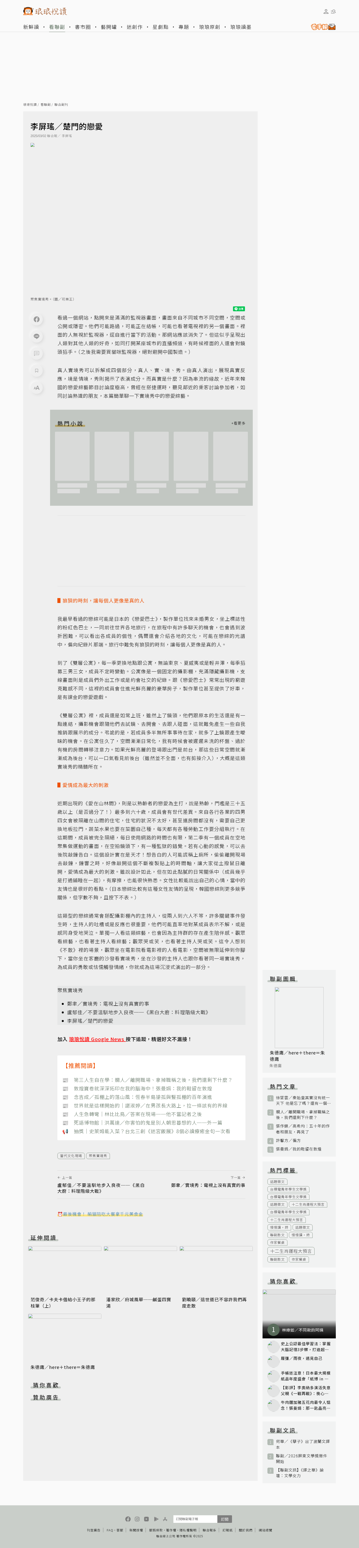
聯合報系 (209, 1530)
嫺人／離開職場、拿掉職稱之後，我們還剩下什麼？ (303, 1114)
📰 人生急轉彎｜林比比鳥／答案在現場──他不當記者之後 (132, 1114)
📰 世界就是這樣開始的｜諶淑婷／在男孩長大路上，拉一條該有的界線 (145, 1105)
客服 (119, 1530)
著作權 (171, 1530)
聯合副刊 (61, 105)
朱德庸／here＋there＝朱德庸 (63, 1367)
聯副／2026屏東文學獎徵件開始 (301, 1458)
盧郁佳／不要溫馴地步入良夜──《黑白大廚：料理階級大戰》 (139, 1012)
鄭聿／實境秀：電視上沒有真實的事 (108, 1003)
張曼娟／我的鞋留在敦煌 (299, 1149)
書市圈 (83, 26)
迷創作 (135, 26)
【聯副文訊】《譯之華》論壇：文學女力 (300, 1472)
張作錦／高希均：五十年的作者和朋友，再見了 (303, 1128)
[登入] (326, 11)
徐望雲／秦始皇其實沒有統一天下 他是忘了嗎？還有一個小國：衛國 (303, 1100)
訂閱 (224, 1519)
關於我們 (246, 1530)
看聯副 (57, 26)
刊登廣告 (94, 1530)
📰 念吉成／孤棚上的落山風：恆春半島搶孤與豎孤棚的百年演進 (137, 1096)
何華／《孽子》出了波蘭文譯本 (303, 1444)
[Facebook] (37, 319)
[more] (238, 423)
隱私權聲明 (188, 1530)
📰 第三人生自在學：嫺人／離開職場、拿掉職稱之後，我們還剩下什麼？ (147, 1079)
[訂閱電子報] (321, 27)
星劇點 (161, 26)
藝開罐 (109, 26)
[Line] (37, 336)
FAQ (110, 1530)
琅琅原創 (210, 26)
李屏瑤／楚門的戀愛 (90, 1020)
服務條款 (156, 1530)
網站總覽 (265, 1530)
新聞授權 (136, 1530)
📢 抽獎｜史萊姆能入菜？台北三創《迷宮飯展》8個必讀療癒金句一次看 (146, 1131)
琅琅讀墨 (241, 26)
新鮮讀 (31, 26)
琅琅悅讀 (30, 105)
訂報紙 (227, 1530)
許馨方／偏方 (288, 1140)
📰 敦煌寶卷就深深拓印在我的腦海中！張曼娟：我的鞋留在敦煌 (137, 1088)
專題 (184, 26)
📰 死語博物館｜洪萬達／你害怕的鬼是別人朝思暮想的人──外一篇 (142, 1122)
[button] (37, 353)
